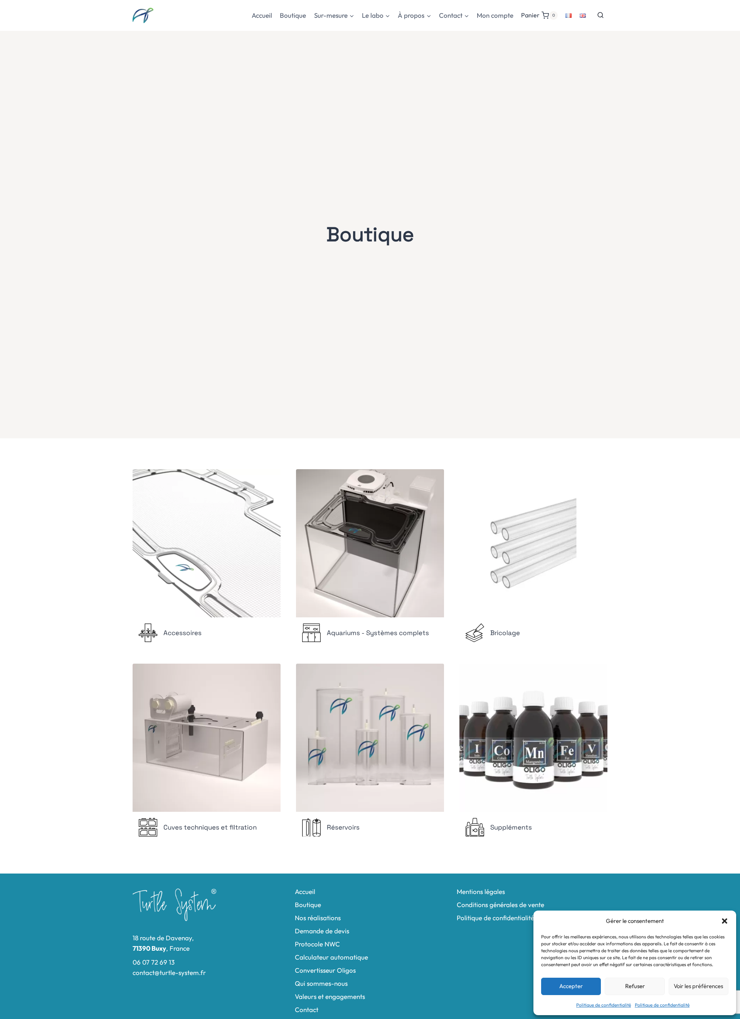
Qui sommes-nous (321, 983)
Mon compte (495, 15)
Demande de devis (322, 931)
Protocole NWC (317, 944)
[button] (724, 921)
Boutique (293, 15)
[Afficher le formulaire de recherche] (600, 15)
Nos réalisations (318, 918)
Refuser (635, 986)
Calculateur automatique (331, 957)
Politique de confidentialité (603, 1005)
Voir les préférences (698, 986)
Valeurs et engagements (330, 996)
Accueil (262, 15)
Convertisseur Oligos (325, 970)
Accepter (571, 986)
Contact (306, 1009)
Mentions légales (481, 891)
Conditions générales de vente (500, 905)
